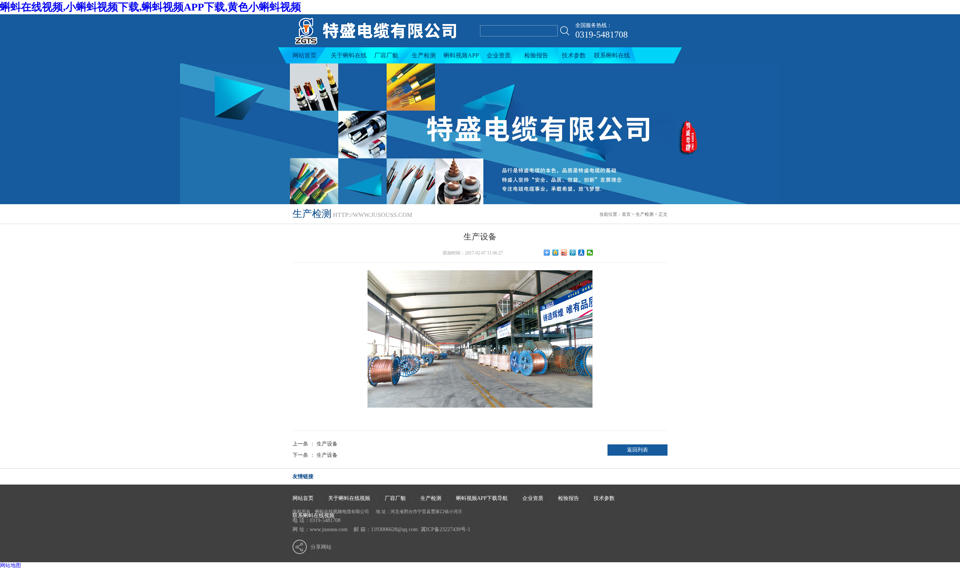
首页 (626, 214)
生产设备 (327, 444)
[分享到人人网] (581, 253)
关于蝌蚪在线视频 (349, 57)
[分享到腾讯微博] (573, 253)
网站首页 (304, 55)
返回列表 (637, 450)
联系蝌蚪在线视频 (612, 57)
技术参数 (574, 55)
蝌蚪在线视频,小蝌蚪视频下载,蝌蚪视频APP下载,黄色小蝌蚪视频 (150, 7)
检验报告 (536, 55)
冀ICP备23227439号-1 (445, 529)
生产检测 (424, 55)
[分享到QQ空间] (555, 253)
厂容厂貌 (386, 55)
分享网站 (321, 547)
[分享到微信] (590, 253)
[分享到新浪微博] (564, 253)
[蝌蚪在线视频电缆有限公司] (383, 45)
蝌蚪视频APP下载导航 (461, 57)
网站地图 (10, 565)
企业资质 (499, 55)
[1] (480, 133)
